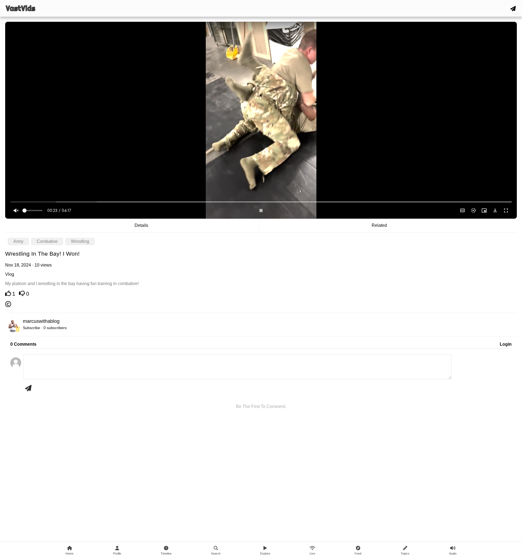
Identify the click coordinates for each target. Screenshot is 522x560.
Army (18, 241)
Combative (47, 241)
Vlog (9, 274)
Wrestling (80, 241)
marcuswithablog (41, 321)
